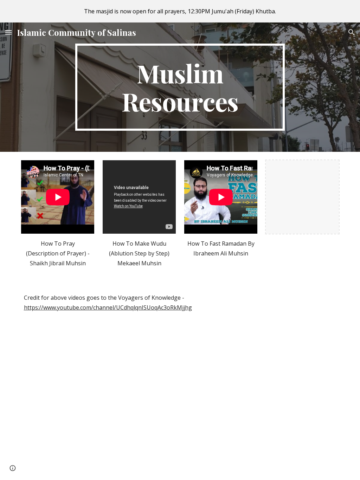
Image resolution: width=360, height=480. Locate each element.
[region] (180, 11)
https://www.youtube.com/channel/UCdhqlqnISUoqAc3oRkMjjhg (108, 307)
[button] (8, 32)
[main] (179, 87)
